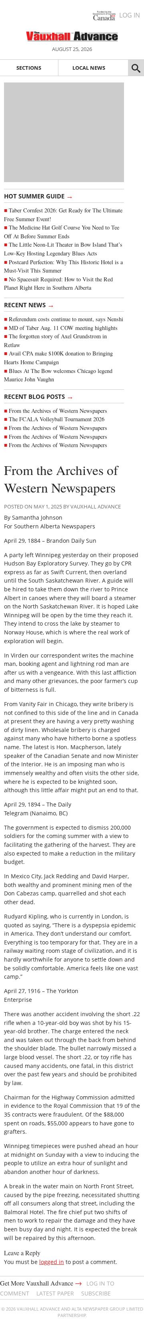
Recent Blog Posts (39, 396)
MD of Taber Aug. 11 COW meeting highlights (64, 328)
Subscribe (96, 1293)
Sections (28, 67)
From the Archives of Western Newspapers (58, 410)
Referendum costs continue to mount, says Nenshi (66, 319)
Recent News (29, 304)
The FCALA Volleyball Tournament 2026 (56, 419)
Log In (129, 15)
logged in (51, 1262)
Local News (88, 67)
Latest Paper (55, 1293)
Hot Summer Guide (38, 195)
